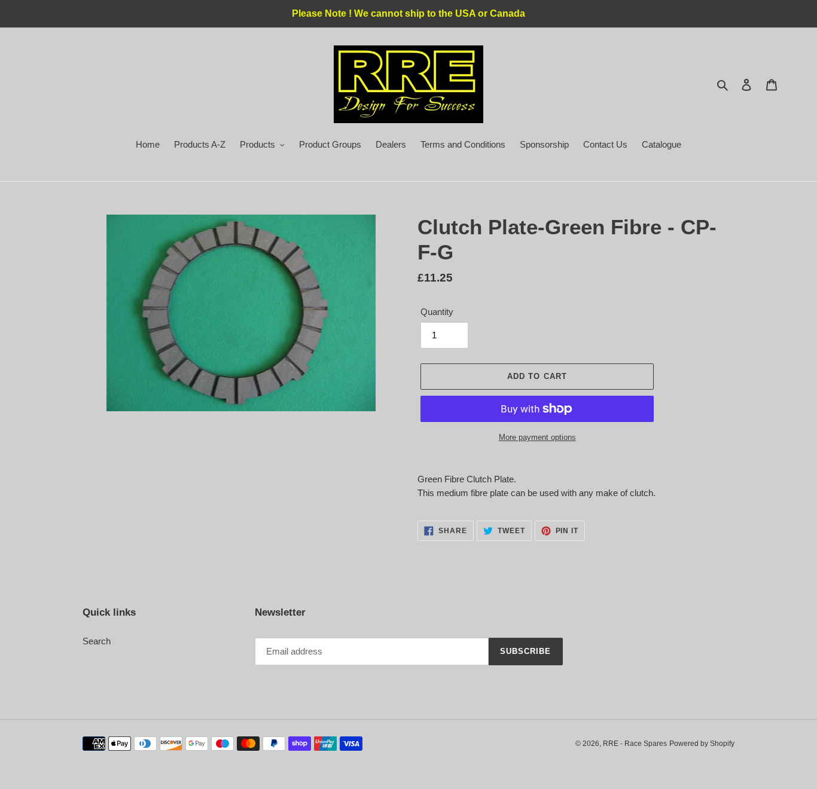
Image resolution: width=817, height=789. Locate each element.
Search (97, 641)
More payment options (537, 437)
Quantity (436, 312)
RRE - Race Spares (635, 743)
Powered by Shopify (701, 743)
